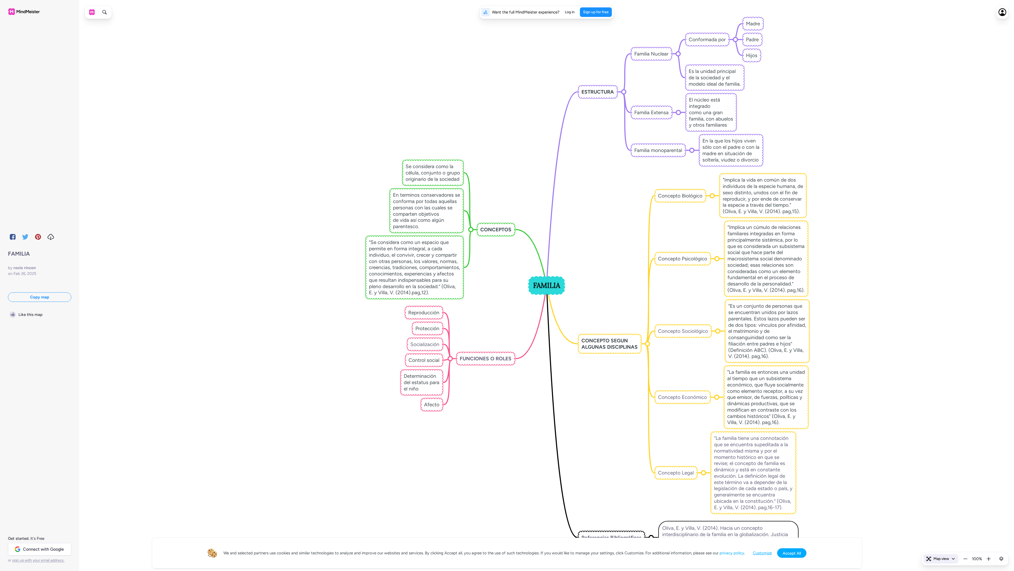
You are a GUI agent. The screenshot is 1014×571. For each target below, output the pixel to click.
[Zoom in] (988, 559)
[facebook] (12, 237)
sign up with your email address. (38, 560)
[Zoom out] (965, 559)
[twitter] (25, 237)
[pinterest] (38, 237)
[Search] (104, 12)
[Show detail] (1001, 559)
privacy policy (732, 553)
